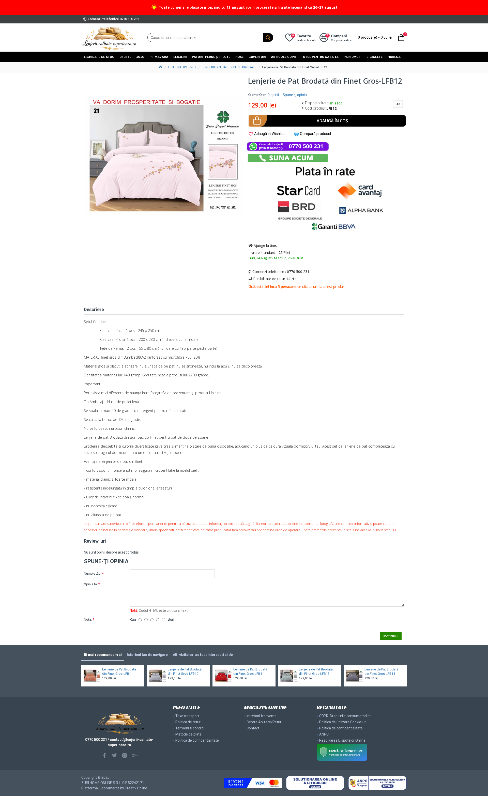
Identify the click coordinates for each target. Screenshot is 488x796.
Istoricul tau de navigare (147, 655)
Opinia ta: (91, 584)
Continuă (389, 636)
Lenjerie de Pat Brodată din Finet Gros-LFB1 (119, 671)
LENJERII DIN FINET (182, 67)
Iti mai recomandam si (103, 655)
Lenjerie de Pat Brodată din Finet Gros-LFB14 (381, 671)
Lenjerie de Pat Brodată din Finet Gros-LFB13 (316, 671)
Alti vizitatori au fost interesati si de (203, 655)
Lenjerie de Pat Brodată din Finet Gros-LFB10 (185, 671)
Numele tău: (92, 573)
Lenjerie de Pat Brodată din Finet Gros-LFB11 (250, 671)
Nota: (88, 619)
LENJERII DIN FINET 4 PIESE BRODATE (229, 67)
